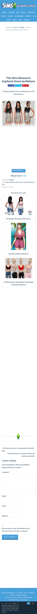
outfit (16, 182)
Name (4, 496)
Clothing (11, 180)
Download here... (19, 170)
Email (4, 506)
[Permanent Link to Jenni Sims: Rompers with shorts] (18, 249)
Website (5, 516)
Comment (6, 472)
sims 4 (21, 182)
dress (7, 182)
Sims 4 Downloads (18, 6)
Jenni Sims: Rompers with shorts (18, 254)
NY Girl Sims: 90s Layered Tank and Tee (18, 219)
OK (28, 603)
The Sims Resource (29, 182)
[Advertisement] (18, 54)
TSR (24, 175)
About (33, 603)
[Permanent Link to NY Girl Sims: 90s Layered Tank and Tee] (18, 214)
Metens (11, 182)
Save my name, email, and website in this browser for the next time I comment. (16, 529)
